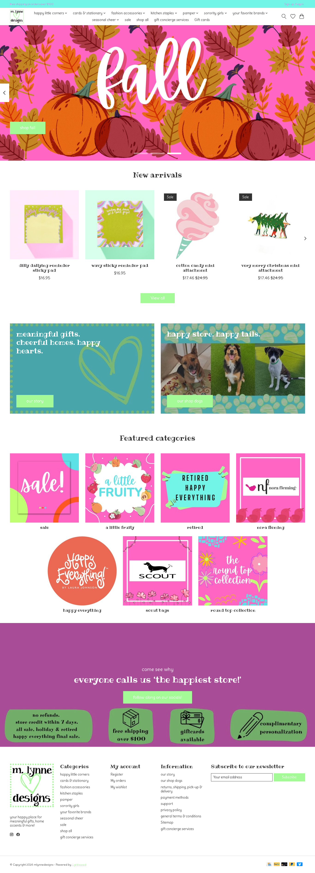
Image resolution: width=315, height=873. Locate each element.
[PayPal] (277, 864)
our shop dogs (171, 781)
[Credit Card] (269, 864)
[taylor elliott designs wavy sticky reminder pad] (119, 224)
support (167, 804)
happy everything (82, 610)
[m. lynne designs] (17, 16)
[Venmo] (300, 864)
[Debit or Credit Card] (284, 864)
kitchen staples (71, 793)
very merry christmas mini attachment (270, 268)
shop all (143, 20)
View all (158, 298)
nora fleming (270, 527)
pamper (66, 800)
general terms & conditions (181, 816)
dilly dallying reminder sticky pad (44, 268)
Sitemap (167, 822)
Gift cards (202, 20)
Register (116, 774)
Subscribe (289, 777)
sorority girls (69, 806)
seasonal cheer (71, 818)
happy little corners (74, 774)
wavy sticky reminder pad (120, 265)
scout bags (157, 610)
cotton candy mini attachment (195, 268)
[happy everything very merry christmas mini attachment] (270, 224)
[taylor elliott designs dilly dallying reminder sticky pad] (44, 224)
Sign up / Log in (294, 4)
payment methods (175, 797)
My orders (118, 781)
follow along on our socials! (157, 697)
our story (168, 774)
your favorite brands (75, 812)
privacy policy (171, 810)
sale (128, 20)
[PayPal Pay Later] (292, 864)
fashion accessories (75, 787)
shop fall (27, 127)
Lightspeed (79, 864)
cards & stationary (74, 781)
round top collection (233, 610)
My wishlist (118, 787)
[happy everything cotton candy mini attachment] (195, 224)
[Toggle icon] (284, 16)
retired (195, 527)
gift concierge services (171, 20)
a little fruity (120, 527)
